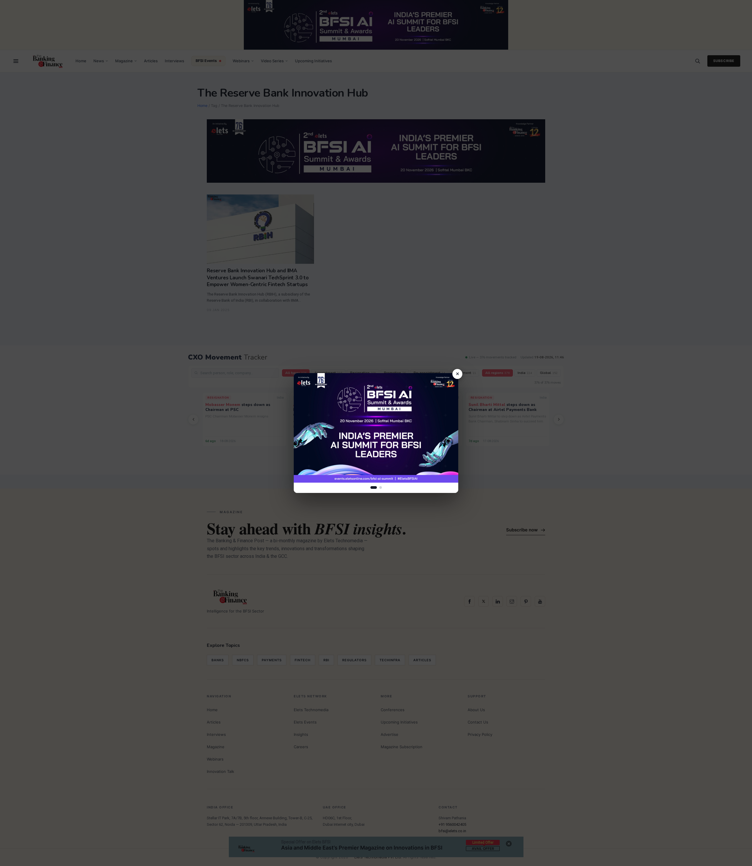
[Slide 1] (373, 487)
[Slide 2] (380, 487)
